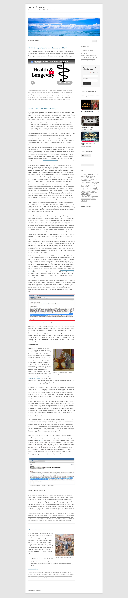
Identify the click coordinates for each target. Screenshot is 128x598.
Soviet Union (55, 520)
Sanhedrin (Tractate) (87, 196)
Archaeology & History (44, 513)
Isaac (86, 184)
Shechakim (35, 577)
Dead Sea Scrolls (61, 515)
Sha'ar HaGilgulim (84, 198)
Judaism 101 (50, 14)
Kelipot (51, 517)
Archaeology (59, 14)
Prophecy (68, 14)
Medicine (41, 95)
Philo (50, 518)
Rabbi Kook (66, 97)
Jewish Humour (69, 94)
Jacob (95, 184)
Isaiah (50, 94)
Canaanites (42, 515)
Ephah (39, 576)
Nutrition (36, 97)
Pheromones (45, 97)
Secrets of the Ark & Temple (87, 52)
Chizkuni (54, 574)
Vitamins (46, 577)
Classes (42, 14)
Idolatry (38, 517)
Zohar (84, 200)
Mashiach (93, 188)
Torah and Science (85, 199)
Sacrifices (40, 520)
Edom (93, 177)
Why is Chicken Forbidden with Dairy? (42, 108)
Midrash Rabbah (95, 189)
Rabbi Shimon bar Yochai (91, 192)
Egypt (96, 177)
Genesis (83, 184)
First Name (85, 78)
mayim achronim (64, 517)
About (81, 14)
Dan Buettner (49, 92)
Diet (53, 92)
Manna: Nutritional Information (40, 530)
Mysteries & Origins (64, 513)
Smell (48, 99)
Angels (82, 176)
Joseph (88, 185)
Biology (38, 92)
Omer (60, 576)
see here (41, 440)
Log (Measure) (48, 576)
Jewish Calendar (55, 94)
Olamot (40, 97)
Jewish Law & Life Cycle (44, 90)
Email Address (86, 74)
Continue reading (33, 569)
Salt (43, 520)
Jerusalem (42, 517)
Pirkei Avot (88, 191)
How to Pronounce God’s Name (88, 59)
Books (35, 14)
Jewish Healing (62, 94)
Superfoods (40, 577)
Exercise (61, 92)
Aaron (29, 92)
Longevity (30, 95)
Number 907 (66, 95)
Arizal (29, 515)
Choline (64, 574)
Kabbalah (47, 517)
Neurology (49, 95)
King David (84, 186)
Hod (43, 94)
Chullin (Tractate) (53, 515)
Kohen (54, 517)
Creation (89, 178)
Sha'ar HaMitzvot (48, 520)
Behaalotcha (64, 572)
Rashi (67, 576)
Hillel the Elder (39, 94)
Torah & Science (63, 90)
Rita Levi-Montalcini (32, 99)
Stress (55, 99)
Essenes (69, 515)
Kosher (58, 517)
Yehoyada (59, 99)
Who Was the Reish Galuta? (87, 50)
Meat (69, 517)
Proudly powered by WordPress (34, 590)
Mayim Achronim (36, 7)
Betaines (39, 574)
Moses (83, 191)
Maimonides (36, 95)
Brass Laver (37, 515)
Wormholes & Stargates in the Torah (89, 57)
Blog (29, 14)
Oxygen (64, 576)
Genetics (70, 92)
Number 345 (60, 95)
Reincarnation (85, 195)
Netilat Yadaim (41, 518)
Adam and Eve (93, 174)
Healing (30, 94)
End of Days (92, 179)
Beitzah (69, 572)
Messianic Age (84, 189)
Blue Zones (42, 92)
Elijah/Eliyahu (84, 179)
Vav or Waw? (84, 53)
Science (70, 576)
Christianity (83, 177)
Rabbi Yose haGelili (66, 518)
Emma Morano (34, 576)
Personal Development (55, 90)
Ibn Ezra (46, 94)
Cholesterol (59, 574)
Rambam (71, 97)
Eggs (29, 576)
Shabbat (89, 198)
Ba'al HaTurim (92, 176)
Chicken (47, 515)
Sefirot (45, 99)
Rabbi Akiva (58, 518)
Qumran (54, 518)
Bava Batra (34, 92)
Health (33, 94)
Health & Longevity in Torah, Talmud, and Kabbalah (47, 48)
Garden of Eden (85, 182)
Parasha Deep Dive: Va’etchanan (88, 60)
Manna (52, 576)
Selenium (30, 577)
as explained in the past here (50, 160)
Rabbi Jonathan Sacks (58, 97)
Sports (51, 99)
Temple (63, 520)
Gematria (66, 92)
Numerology (31, 97)
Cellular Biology (48, 574)
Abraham (84, 174)
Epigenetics (56, 92)
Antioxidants (58, 572)
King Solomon (90, 186)
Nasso (45, 95)
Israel (74, 14)
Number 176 (54, 95)
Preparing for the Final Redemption (89, 55)
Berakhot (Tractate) (32, 574)
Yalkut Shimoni (93, 199)
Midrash (41, 572)
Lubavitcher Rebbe (84, 188)
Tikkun (93, 198)
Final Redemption (86, 180)
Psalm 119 (51, 97)
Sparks (60, 520)
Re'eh (36, 520)
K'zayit (42, 576)
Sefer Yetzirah (41, 99)
